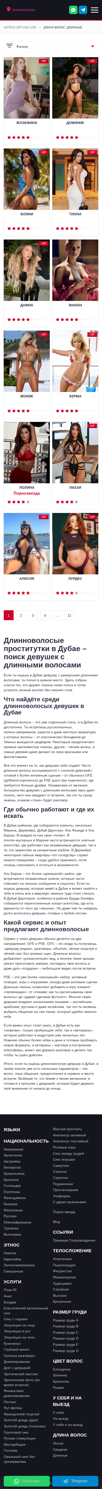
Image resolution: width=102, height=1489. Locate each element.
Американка (13, 1149)
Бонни (27, 214)
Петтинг (10, 1402)
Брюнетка (61, 1381)
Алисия (26, 579)
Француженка (15, 1198)
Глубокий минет (16, 1349)
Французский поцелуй (21, 1414)
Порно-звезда (64, 1212)
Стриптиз (60, 1178)
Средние (60, 1449)
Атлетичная (62, 1259)
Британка (11, 1180)
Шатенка (60, 1375)
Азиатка (10, 1253)
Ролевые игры (64, 1147)
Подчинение (63, 1184)
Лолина (26, 487)
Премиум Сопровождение (74, 1240)
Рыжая (58, 1388)
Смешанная (13, 1271)
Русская (10, 1216)
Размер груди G (66, 1351)
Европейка (12, 1259)
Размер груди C (65, 1332)
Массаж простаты (67, 1129)
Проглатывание (65, 1190)
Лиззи (75, 487)
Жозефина (26, 123)
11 (69, 615)
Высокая (60, 1295)
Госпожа (10, 1450)
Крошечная (62, 1301)
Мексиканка (13, 1210)
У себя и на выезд (67, 1425)
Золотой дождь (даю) (21, 1420)
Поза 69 (10, 1290)
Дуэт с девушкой (17, 1368)
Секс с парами (15, 1319)
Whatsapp (31, 1481)
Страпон (60, 1171)
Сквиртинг (61, 1166)
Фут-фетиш (13, 1408)
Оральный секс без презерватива (19, 1459)
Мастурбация (15, 1444)
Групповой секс (16, 1432)
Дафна (26, 305)
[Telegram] (83, 10)
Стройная (61, 1289)
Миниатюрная (64, 1277)
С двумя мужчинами (69, 1202)
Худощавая (62, 1283)
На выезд (60, 1418)
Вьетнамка (12, 1234)
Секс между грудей (68, 1153)
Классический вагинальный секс (26, 1310)
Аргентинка (13, 1155)
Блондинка (62, 1369)
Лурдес (75, 579)
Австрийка (12, 1161)
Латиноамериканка (19, 1265)
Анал (8, 1296)
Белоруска (12, 1167)
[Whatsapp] (73, 10)
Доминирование (17, 1362)
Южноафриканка (17, 1222)
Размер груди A (65, 1320)
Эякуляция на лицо (19, 1325)
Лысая (58, 1443)
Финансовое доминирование (17, 1393)
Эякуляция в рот (17, 1331)
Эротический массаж (21, 1374)
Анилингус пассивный (70, 1141)
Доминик (75, 123)
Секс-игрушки (64, 1159)
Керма (75, 396)
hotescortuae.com (20, 27)
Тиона (75, 214)
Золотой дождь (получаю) (25, 1426)
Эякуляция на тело (19, 1337)
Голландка (12, 1186)
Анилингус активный (69, 1135)
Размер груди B (65, 1326)
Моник (26, 396)
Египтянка (12, 1192)
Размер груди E (65, 1344)
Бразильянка (14, 1173)
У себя (58, 1413)
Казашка (10, 1204)
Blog (56, 1222)
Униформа (61, 1196)
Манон (75, 305)
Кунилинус (12, 1343)
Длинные (60, 1455)
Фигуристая (62, 1271)
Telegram (79, 1481)
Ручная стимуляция (20, 1438)
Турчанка (11, 1228)
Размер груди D (65, 1338)
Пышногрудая (64, 1265)
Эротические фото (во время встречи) (22, 1382)
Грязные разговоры (19, 1356)
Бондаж (10, 1302)
